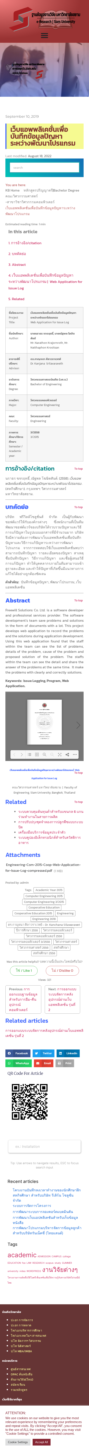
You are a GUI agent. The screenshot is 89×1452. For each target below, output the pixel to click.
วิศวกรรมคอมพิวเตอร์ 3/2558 (30, 941)
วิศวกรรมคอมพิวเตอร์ (57, 930)
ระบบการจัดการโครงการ (32, 1205)
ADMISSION (44, 1256)
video (22, 1271)
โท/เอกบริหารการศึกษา (26, 1330)
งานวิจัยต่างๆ (60, 1269)
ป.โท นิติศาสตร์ (21, 1346)
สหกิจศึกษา (61, 947)
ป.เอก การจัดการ (22, 1320)
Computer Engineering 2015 (44, 896)
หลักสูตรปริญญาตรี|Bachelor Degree (52, 190)
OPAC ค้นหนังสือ (21, 1374)
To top (78, 468)
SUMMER (67, 1263)
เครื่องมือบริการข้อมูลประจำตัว (41, 832)
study (58, 1263)
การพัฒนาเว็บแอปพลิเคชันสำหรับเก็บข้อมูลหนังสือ (45, 1220)
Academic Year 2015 (48, 890)
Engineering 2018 (44, 918)
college (67, 1256)
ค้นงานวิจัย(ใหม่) (22, 1379)
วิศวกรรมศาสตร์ (66, 941)
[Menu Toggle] (44, 35)
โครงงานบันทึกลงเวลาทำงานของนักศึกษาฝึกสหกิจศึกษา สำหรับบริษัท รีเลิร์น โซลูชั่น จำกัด (47, 1195)
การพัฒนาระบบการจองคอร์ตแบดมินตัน (43, 1211)
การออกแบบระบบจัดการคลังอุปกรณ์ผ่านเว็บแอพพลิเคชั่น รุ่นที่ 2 (62, 999)
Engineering (65, 913)
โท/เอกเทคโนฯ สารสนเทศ (28, 1335)
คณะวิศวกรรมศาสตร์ (22, 196)
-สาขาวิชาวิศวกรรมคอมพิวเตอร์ (30, 201)
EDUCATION (14, 1263)
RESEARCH (38, 1263)
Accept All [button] (41, 1442)
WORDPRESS (34, 1271)
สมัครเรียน (18, 1384)
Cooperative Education (44, 907)
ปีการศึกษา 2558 (27, 930)
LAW (29, 1263)
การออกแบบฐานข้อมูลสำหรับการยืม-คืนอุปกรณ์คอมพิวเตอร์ (23, 999)
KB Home (13, 190)
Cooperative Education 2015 (33, 913)
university (13, 1271)
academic (22, 1255)
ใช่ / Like (24, 970)
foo (23, 1263)
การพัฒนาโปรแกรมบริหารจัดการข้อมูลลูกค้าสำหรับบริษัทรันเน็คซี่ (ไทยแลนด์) (47, 1230)
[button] (17, 1053)
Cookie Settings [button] (18, 1442)
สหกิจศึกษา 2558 (44, 953)
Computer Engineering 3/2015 (44, 901)
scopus (50, 1263)
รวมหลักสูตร (19, 1390)
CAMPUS (57, 1256)
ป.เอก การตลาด (21, 1325)
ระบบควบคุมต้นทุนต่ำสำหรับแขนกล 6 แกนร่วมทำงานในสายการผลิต (50, 814)
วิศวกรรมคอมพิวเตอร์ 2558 (44, 936)
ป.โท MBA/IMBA (21, 1351)
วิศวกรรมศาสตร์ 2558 (33, 947)
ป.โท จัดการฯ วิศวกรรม (26, 1341)
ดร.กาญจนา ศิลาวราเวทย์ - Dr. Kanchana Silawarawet (44, 924)
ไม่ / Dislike (62, 970)
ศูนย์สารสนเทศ (21, 1369)
